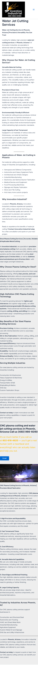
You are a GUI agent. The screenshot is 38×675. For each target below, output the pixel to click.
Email (5, 458)
